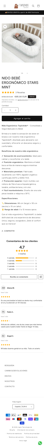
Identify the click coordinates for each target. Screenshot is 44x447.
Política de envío (32, 437)
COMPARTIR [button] (9, 231)
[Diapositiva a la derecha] (27, 73)
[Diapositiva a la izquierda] (16, 73)
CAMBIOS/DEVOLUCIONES (16, 371)
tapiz (20, 427)
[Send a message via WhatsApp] (40, 443)
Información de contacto (25, 430)
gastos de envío (23, 99)
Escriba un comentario (19, 277)
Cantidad (5, 105)
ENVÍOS (8, 376)
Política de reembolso (14, 433)
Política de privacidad (31, 433)
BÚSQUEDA (9, 365)
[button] (4, 5)
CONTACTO (10, 386)
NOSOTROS (10, 381)
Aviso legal (23, 440)
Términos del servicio (16, 437)
